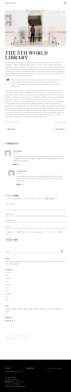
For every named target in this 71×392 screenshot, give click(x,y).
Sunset (52, 308)
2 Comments (18, 122)
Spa (49, 308)
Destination (8, 278)
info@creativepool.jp (12, 380)
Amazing (7, 308)
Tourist (7, 311)
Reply (15, 164)
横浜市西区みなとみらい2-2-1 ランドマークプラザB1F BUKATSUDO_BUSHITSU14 (15, 384)
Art (55, 122)
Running (41, 308)
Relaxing (30, 308)
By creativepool (9, 122)
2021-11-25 (15, 153)
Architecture (8, 272)
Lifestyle (7, 288)
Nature (7, 291)
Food (6, 281)
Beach (15, 308)
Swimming (58, 308)
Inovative (59, 122)
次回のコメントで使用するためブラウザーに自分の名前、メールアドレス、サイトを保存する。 (35, 233)
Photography (8, 294)
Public (64, 122)
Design (7, 275)
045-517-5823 (12, 377)
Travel (6, 297)
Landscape (8, 284)
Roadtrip (36, 308)
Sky (46, 308)
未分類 (6, 300)
